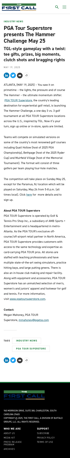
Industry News (13, 21)
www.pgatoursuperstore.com (27, 299)
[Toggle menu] (64, 7)
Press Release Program (13, 443)
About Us (9, 433)
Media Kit (9, 438)
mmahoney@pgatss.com (34, 320)
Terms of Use (45, 442)
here (29, 195)
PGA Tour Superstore (31, 348)
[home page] (19, 7)
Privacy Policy (46, 438)
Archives (9, 449)
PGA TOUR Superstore (18, 100)
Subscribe (43, 433)
